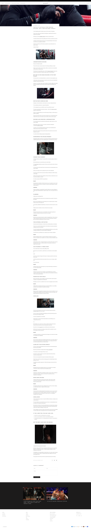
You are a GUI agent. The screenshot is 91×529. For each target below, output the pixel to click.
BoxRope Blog (51, 518)
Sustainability (27, 519)
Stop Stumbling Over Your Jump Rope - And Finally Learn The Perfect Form (32, 502)
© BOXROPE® (5, 526)
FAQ (26, 517)
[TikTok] (81, 515)
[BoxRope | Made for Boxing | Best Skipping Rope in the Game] (45, 434)
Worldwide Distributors (52, 517)
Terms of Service (4, 516)
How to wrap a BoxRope (52, 516)
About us (27, 518)
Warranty (51, 519)
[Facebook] (76, 515)
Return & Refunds (28, 516)
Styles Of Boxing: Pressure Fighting (57, 501)
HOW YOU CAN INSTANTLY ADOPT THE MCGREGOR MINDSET (43, 416)
